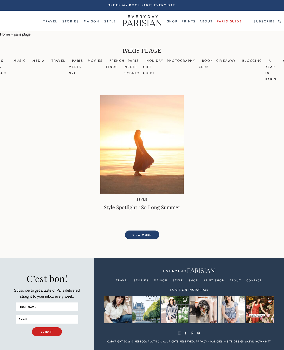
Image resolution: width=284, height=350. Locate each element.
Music (20, 61)
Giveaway (226, 61)
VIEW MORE (142, 235)
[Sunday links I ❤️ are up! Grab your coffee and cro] (174, 309)
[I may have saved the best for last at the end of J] (203, 309)
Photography (181, 61)
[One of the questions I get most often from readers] (260, 309)
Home (5, 34)
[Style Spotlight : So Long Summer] (142, 192)
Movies (95, 61)
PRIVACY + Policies (209, 341)
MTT (268, 341)
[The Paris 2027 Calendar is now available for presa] (146, 309)
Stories (141, 280)
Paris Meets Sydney (132, 67)
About (235, 280)
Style (142, 199)
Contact (254, 280)
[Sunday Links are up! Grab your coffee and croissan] (118, 309)
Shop (193, 280)
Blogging (252, 61)
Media (38, 61)
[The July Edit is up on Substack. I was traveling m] (231, 309)
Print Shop (213, 280)
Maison (161, 280)
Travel (58, 61)
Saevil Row (253, 341)
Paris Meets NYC (76, 67)
